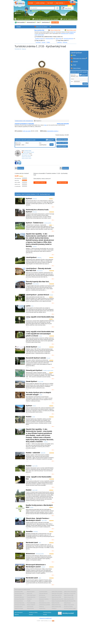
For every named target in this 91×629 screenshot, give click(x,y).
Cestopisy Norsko (19, 601)
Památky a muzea (39, 38)
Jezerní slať (29, 593)
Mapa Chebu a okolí (71, 30)
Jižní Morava (42, 595)
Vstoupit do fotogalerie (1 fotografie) (24, 123)
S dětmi (48, 42)
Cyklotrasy (59, 42)
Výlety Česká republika (57, 591)
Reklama (17, 614)
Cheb (19, 27)
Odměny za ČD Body (62, 143)
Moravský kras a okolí (44, 603)
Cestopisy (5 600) (19, 591)
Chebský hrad (72, 32)
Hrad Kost (29, 599)
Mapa (74, 55)
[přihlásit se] (72, 2)
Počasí (74, 65)
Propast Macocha (31, 597)
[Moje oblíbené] (50, 26)
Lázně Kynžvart (41, 34)
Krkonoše (41, 601)
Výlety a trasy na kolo (69, 604)
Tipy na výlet (39, 40)
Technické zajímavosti (68, 38)
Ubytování (75, 61)
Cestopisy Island (18, 606)
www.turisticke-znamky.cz (52, 131)
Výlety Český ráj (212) (56, 595)
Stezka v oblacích (31, 604)
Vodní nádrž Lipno (31, 595)
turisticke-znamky (27, 150)
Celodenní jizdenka (61, 146)
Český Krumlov (30, 608)
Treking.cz (54, 608)
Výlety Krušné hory (56, 604)
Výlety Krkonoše (55, 603)
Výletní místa (58, 38)
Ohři (54, 32)
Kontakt (45, 614)
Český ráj (41, 606)
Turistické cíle (18, 49)
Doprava (24, 49)
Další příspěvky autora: (26, 155)
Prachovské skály (31, 603)
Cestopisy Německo (19, 597)
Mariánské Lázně (64, 33)
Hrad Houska (30, 606)
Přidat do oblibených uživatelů (28, 152)
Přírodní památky (49, 38)
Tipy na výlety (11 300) (44, 11)
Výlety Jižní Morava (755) (69, 601)
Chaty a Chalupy (77, 68)
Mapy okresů (35, 11)
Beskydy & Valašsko (44, 599)
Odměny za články (33, 612)
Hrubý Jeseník (42, 597)
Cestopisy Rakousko (19, 593)
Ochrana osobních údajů (70, 608)
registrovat (72, 3)
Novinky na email (68, 613)
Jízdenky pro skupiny (62, 139)
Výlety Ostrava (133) (68, 597)
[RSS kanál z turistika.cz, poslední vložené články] (53, 620)
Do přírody (38, 42)
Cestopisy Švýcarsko (19, 603)
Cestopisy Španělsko (19, 599)
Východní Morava (43, 593)
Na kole (43, 42)
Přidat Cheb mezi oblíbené (41, 26)
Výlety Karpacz (67, 603)
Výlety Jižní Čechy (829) (57, 593)
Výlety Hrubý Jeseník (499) (58, 601)
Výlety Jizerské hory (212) (57, 599)
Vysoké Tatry (42, 608)
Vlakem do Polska (19, 608)
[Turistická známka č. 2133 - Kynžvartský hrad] (42, 90)
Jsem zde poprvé (18, 612)
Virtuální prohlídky (68, 606)
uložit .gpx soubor (27, 131)
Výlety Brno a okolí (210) (69, 593)
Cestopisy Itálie (18, 595)
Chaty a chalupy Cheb (55, 30)
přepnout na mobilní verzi (45, 618)
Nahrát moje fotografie (63, 123)
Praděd (28, 601)
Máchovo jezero (30, 591)
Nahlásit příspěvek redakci (26, 158)
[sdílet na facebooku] (16, 162)
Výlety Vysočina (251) (69, 599)
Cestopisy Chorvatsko (20, 604)
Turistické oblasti (43, 591)
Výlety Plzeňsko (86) (68, 595)
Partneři (31, 614)
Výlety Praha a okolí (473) (70, 591)
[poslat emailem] (19, 162)
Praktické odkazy (47, 612)
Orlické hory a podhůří (44, 604)
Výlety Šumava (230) (56, 597)
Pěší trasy (65, 42)
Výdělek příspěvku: (25, 153)
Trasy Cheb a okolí (62, 40)
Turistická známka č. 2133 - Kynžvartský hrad (24, 120)
